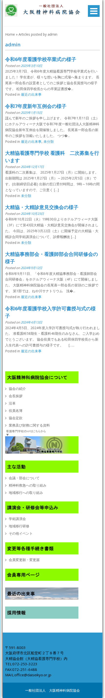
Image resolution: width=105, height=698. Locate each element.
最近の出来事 (31, 94)
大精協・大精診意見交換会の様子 (41, 207)
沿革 (12, 403)
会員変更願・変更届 (24, 559)
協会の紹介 (17, 388)
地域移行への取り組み (26, 492)
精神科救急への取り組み (27, 485)
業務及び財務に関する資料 (29, 425)
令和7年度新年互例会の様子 (35, 106)
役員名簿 (15, 410)
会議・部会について (24, 478)
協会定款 (15, 418)
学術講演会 (17, 518)
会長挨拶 (15, 396)
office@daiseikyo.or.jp (32, 674)
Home (10, 34)
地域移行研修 (19, 526)
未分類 (48, 141)
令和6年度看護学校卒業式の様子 (40, 59)
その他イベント (21, 533)
